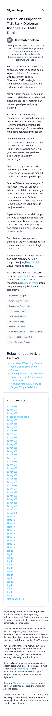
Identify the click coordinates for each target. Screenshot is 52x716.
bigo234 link (33, 262)
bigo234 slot (23, 276)
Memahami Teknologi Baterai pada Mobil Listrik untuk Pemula (26, 367)
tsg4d (10, 550)
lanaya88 (12, 509)
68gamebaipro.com (22, 683)
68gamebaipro (16, 10)
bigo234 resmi (30, 282)
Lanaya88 (12, 406)
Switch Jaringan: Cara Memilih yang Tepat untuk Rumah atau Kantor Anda (26, 377)
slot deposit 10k (15, 598)
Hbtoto (11, 516)
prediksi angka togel (18, 416)
